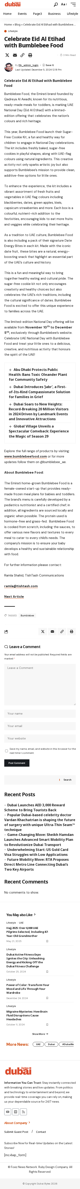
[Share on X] (7, 55)
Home (8, 24)
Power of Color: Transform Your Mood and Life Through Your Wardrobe (27, 989)
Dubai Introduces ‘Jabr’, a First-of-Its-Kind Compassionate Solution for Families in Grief (39, 391)
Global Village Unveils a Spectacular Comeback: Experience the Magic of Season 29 (39, 431)
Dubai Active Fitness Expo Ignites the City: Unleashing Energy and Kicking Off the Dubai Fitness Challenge (25, 960)
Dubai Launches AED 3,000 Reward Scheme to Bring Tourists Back (34, 807)
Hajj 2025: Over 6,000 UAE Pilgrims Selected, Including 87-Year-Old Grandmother (27, 932)
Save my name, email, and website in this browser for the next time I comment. (43, 750)
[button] (56, 5)
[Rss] (23, 1111)
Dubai (51, 1044)
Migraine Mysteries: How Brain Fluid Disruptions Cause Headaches (26, 1015)
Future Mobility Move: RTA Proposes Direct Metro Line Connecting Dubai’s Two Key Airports (36, 864)
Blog (17, 24)
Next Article (14, 596)
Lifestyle (12, 31)
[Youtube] (7, 1111)
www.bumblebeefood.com (25, 456)
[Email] (15, 55)
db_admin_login (28, 65)
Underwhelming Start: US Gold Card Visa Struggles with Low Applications (36, 852)
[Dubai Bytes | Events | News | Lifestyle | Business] (13, 4)
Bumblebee (27, 615)
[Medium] (15, 1111)
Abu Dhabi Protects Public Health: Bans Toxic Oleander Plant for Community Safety (38, 374)
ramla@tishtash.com (21, 586)
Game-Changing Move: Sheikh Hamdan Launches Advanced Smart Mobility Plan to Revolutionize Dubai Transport (39, 839)
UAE (21, 922)
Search (67, 779)
